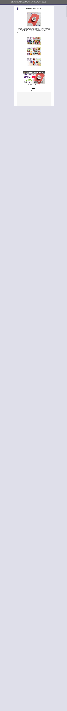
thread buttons (33, 86)
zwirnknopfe (37, 86)
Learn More (51, 2)
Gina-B (39, 84)
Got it (55, 2)
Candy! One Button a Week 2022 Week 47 (33, 8)
